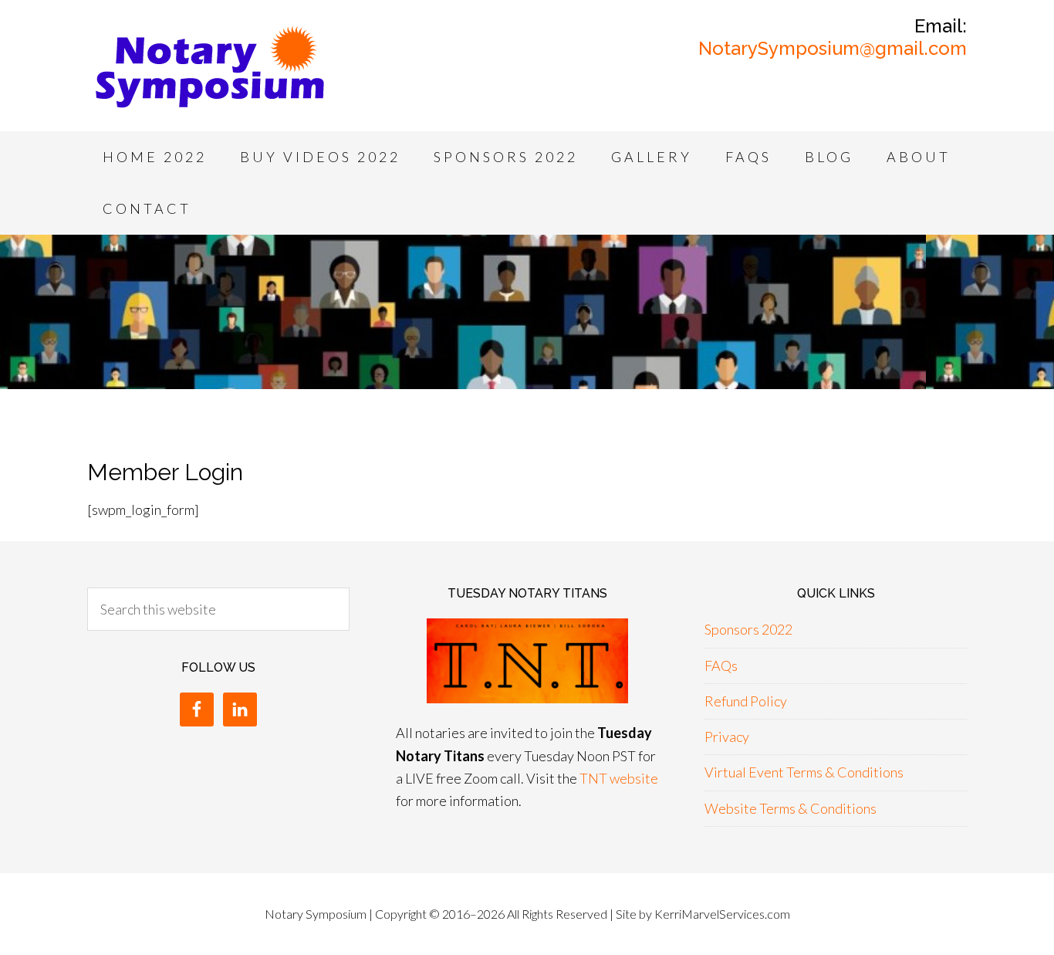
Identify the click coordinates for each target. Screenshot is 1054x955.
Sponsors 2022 (748, 629)
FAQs (721, 665)
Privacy (726, 736)
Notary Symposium (210, 69)
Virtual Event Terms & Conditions (804, 772)
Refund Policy (745, 701)
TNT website (618, 778)
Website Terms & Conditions (790, 808)
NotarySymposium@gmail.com (832, 48)
